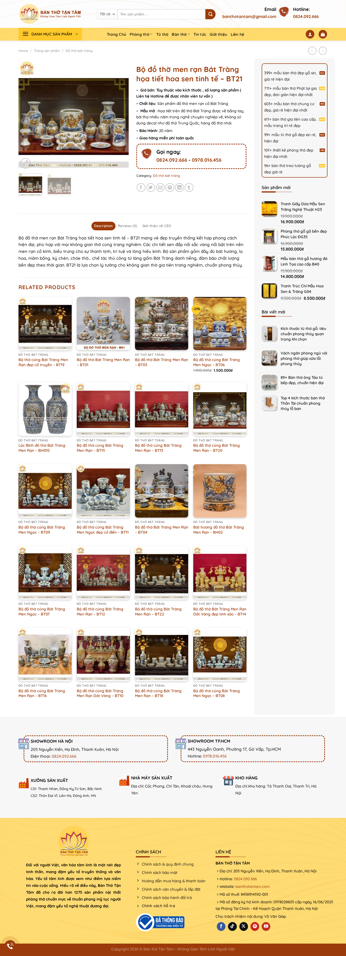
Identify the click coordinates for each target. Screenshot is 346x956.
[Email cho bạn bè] (160, 187)
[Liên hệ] (10, 946)
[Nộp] (210, 14)
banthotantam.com (253, 886)
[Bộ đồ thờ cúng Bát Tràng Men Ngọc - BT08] (219, 654)
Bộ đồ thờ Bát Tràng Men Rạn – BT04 (161, 530)
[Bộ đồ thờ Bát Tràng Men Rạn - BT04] (161, 490)
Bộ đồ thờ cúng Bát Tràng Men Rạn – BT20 (216, 448)
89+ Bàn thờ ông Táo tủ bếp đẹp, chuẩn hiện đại (302, 380)
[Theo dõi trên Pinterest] (255, 926)
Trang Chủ (116, 34)
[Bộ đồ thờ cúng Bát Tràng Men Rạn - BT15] (103, 409)
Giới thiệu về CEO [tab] (156, 226)
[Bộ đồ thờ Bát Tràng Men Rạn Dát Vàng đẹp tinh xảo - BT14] (219, 572)
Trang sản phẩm (47, 51)
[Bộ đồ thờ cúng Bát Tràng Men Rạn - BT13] (161, 409)
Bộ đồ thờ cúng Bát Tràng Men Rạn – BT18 (158, 693)
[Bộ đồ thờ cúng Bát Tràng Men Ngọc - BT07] (45, 572)
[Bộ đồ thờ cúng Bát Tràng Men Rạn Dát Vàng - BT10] (103, 654)
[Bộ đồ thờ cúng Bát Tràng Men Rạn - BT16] (45, 654)
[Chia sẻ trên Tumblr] (189, 187)
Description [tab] (103, 226)
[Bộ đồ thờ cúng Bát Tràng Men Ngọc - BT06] (219, 323)
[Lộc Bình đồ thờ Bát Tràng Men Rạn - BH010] (45, 409)
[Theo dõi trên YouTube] (266, 926)
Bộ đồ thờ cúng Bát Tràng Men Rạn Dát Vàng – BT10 (100, 693)
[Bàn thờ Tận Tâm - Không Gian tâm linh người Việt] (50, 14)
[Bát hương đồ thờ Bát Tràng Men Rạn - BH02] (219, 490)
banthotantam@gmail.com (249, 16)
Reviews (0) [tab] (127, 226)
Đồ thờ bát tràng (79, 51)
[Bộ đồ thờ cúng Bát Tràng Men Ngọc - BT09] (45, 490)
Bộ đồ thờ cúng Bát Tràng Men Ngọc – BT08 (216, 693)
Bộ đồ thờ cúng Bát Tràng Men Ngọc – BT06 (216, 362)
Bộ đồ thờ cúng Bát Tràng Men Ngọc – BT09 (41, 530)
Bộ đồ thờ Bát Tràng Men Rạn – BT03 (161, 362)
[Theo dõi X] (243, 926)
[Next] (120, 115)
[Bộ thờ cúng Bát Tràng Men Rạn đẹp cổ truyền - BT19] (45, 323)
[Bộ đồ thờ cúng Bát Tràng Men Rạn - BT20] (219, 409)
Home (23, 51)
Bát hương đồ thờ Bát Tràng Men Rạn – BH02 (218, 530)
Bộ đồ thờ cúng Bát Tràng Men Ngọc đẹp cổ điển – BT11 (103, 530)
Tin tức (200, 34)
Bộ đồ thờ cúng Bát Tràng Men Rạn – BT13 (158, 448)
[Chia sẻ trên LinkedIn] (179, 187)
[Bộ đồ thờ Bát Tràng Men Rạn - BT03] (161, 323)
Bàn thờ (179, 34)
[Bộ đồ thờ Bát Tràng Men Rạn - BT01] (103, 323)
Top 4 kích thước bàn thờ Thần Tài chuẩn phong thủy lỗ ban (303, 403)
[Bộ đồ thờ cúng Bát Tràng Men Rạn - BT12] (103, 572)
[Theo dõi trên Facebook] (221, 926)
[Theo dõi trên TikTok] (232, 926)
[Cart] (323, 34)
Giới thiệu (218, 34)
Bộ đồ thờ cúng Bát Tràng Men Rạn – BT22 (158, 611)
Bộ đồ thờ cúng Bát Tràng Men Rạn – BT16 (41, 693)
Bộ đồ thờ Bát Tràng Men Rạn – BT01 (103, 362)
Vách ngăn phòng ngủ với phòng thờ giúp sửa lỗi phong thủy (304, 358)
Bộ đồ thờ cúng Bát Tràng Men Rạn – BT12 (100, 611)
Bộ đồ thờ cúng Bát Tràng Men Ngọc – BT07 (41, 611)
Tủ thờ (162, 34)
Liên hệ (237, 34)
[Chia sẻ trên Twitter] (150, 187)
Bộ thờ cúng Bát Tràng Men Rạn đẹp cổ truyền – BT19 (43, 362)
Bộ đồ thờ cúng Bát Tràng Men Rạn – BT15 (100, 448)
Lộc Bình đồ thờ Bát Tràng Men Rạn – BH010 (41, 448)
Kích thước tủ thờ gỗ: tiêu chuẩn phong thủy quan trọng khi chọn (303, 334)
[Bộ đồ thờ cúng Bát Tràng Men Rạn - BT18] (161, 654)
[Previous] (27, 115)
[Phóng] (25, 163)
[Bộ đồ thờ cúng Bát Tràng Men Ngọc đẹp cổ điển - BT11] (103, 490)
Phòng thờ (139, 34)
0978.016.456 (206, 160)
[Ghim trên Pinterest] (169, 187)
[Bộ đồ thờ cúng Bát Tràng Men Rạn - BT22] (161, 572)
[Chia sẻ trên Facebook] (141, 187)
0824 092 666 (245, 878)
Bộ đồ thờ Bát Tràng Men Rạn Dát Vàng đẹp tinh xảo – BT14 (219, 611)
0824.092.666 (306, 16)
